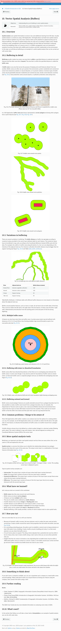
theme (18, 628)
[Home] (2, 8)
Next (55, 11)
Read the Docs (31, 628)
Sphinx (10, 628)
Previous (6, 11)
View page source (54, 8)
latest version (47, 1)
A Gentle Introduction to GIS (13, 8)
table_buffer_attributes (35, 248)
